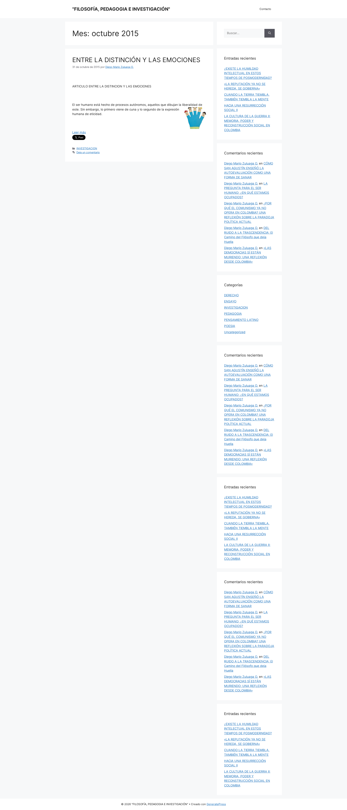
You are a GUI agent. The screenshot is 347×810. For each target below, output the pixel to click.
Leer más (79, 132)
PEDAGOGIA (233, 314)
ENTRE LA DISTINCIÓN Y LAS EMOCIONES (136, 60)
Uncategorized (234, 332)
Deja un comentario (88, 152)
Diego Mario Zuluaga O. (241, 163)
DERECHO (231, 295)
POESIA (229, 326)
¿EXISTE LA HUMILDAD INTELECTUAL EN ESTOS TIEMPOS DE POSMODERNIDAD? (248, 73)
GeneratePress (216, 804)
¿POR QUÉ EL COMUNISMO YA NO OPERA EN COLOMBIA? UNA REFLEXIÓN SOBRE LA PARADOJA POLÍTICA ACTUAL (249, 213)
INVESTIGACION (86, 148)
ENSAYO (230, 301)
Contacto (265, 9)
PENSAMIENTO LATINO (241, 320)
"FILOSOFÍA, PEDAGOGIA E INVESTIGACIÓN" (121, 9)
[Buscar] (269, 33)
